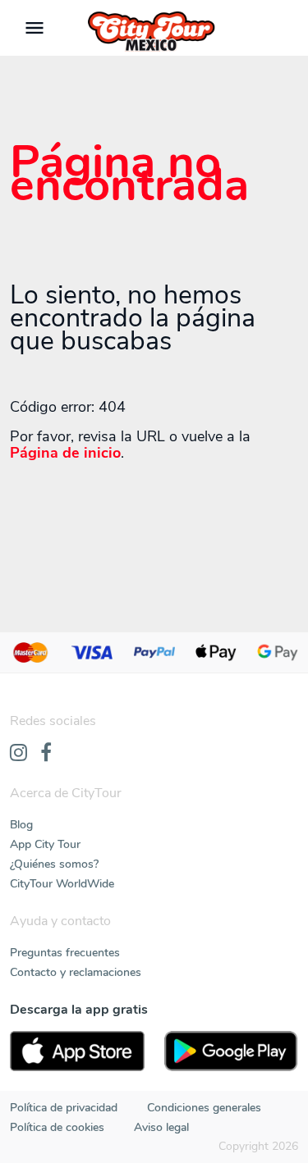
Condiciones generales (204, 1107)
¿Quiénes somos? (54, 864)
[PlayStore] (231, 1051)
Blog (21, 824)
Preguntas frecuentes (65, 952)
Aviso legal (161, 1127)
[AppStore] (77, 1051)
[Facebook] (46, 753)
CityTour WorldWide (62, 884)
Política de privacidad (63, 1107)
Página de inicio (65, 453)
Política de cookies (57, 1127)
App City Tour (45, 844)
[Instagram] (18, 753)
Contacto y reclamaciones (75, 972)
